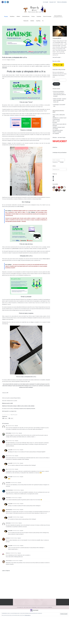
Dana (6, 440)
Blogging (8, 59)
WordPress (50, 607)
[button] (42, 21)
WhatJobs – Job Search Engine (59, 137)
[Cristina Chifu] (59, 187)
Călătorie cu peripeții (57, 131)
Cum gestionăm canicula (58, 130)
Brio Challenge (21, 206)
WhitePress (55, 147)
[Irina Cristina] (61, 187)
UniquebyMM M (57, 38)
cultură (21, 140)
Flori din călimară (8, 433)
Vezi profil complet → (57, 57)
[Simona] (56, 189)
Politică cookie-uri (27, 615)
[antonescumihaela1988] (64, 187)
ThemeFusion (34, 607)
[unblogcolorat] (54, 187)
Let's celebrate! (56, 133)
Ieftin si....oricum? (56, 120)
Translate (61, 162)
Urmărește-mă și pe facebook (59, 152)
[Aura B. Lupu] (59, 189)
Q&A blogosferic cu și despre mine (9, 411)
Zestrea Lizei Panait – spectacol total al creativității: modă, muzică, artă (59, 100)
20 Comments (13, 59)
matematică (4, 67)
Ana (6, 425)
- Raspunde (16, 425)
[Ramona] (64, 189)
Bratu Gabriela (8, 482)
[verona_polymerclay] (56, 187)
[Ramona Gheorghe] (61, 189)
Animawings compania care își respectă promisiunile (24, 408)
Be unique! (55, 122)
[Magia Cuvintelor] (54, 189)
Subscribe (56, 83)
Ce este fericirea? (56, 119)
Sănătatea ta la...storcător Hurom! (59, 117)
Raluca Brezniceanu (9, 509)
